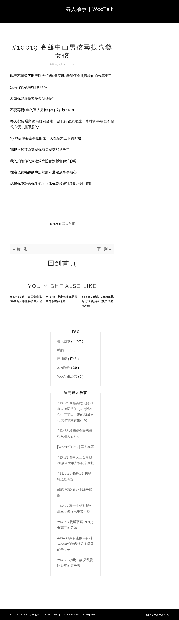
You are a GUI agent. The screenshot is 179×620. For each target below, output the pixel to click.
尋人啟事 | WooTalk (90, 8)
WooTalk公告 (67, 376)
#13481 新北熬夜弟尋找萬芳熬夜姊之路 (61, 299)
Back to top (156, 615)
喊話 (61, 350)
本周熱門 (64, 368)
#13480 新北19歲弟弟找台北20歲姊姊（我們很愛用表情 (97, 301)
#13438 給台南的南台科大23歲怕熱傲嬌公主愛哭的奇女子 (75, 544)
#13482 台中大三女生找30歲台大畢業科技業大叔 (26, 299)
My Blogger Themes (40, 614)
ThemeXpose (87, 614)
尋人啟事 (68, 224)
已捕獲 (62, 359)
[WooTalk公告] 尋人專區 (75, 447)
